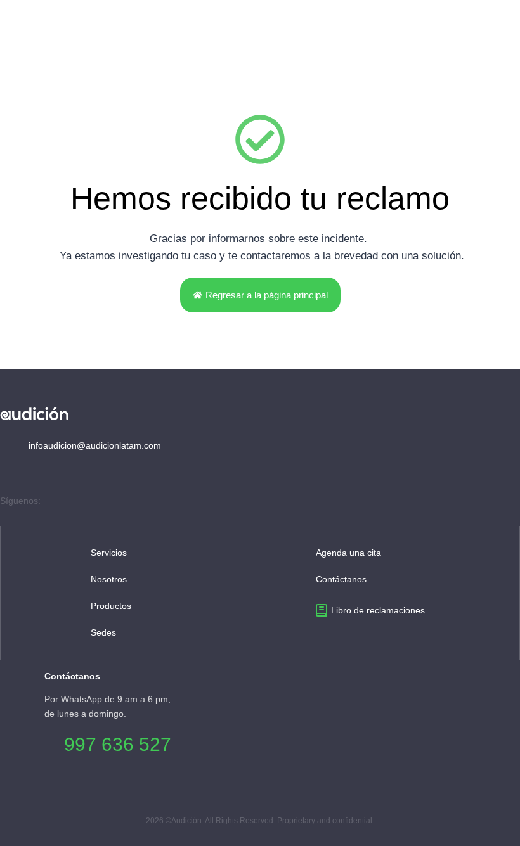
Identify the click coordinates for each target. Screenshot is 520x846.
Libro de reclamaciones (378, 610)
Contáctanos (341, 579)
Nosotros (109, 579)
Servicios (109, 553)
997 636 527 (117, 744)
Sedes (103, 632)
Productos (111, 606)
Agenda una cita (348, 553)
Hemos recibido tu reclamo (260, 198)
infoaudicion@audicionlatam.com (93, 445)
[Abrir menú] (505, 25)
